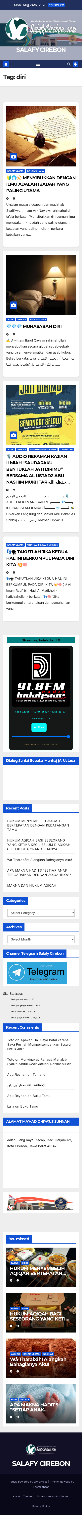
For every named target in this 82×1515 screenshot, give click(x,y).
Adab (10, 319)
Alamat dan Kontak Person (53, 1496)
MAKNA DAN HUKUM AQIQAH (31, 885)
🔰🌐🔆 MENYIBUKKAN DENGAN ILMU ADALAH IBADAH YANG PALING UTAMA (41, 184)
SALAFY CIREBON (40, 49)
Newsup (65, 1481)
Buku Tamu (42, 1096)
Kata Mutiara (35, 171)
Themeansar (41, 1486)
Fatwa (15, 1263)
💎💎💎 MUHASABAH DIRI (34, 326)
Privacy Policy (41, 1506)
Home (16, 1496)
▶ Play (39, 727)
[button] (68, 64)
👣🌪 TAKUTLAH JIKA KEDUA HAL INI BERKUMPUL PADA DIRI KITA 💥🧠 (40, 558)
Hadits (24, 1399)
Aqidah (15, 1354)
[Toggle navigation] (38, 64)
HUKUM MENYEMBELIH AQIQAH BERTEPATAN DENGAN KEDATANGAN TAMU (38, 825)
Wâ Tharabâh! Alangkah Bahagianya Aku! (39, 860)
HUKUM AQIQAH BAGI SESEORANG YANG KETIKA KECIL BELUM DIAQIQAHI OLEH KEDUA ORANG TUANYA (39, 844)
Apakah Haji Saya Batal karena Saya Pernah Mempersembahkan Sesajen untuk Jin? (39, 1044)
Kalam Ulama (15, 171)
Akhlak (21, 319)
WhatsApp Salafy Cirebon (42, 545)
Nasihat (48, 1354)
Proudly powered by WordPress (28, 1481)
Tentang (39, 1074)
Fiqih (25, 1263)
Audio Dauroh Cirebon (43, 449)
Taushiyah (66, 449)
